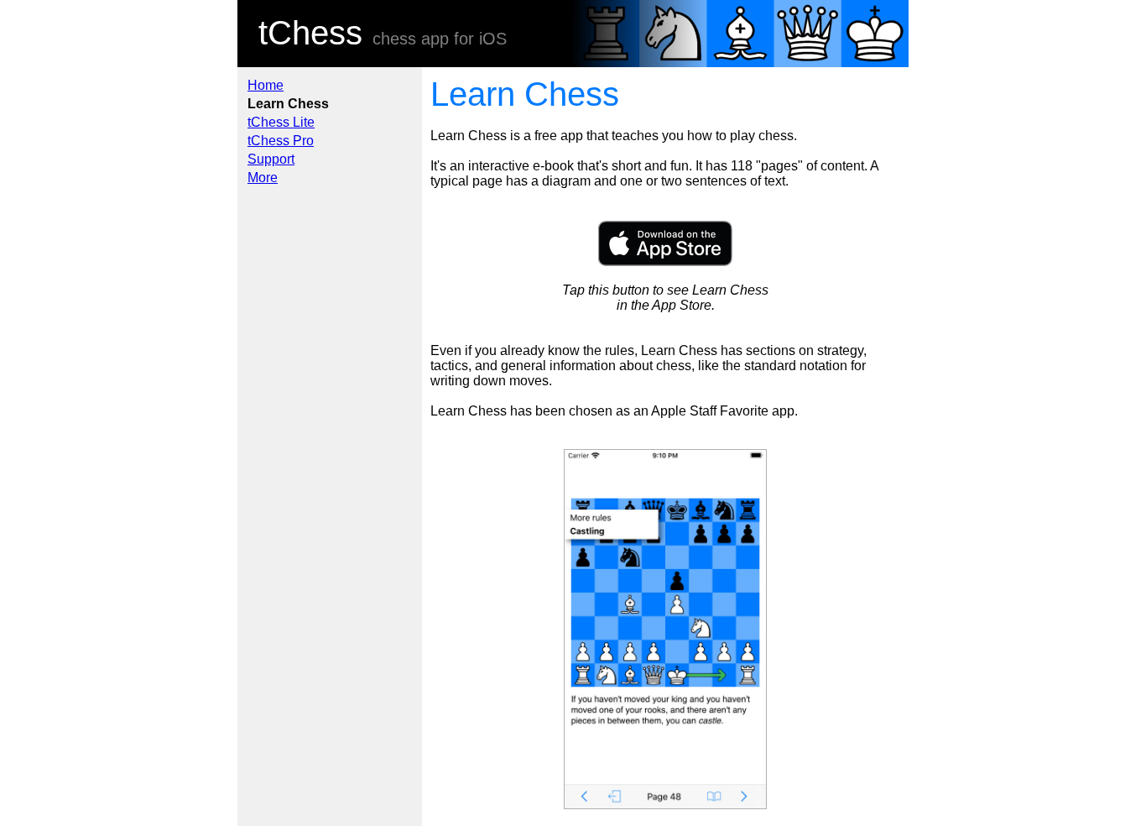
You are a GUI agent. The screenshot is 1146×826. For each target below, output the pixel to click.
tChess (310, 32)
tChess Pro (280, 140)
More (262, 177)
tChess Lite (281, 122)
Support (270, 159)
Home (265, 85)
